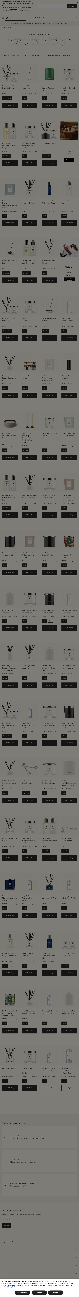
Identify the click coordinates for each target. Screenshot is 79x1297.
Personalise (22, 1293)
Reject (39, 1293)
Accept (55, 1293)
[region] (39, 1288)
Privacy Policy (11, 1287)
